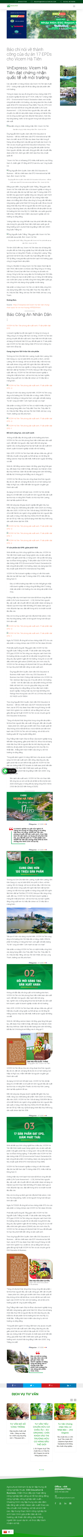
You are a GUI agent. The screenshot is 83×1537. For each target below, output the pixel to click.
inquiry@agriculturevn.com (45, 1)
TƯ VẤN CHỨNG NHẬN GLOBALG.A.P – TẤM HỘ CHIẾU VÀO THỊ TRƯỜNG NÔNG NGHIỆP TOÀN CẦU (65, 1434)
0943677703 (22, 1)
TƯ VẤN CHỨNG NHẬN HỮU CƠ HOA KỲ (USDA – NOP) (41, 1428)
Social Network (69, 1)
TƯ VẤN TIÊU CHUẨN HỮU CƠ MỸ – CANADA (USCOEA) (17, 1428)
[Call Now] (5, 771)
